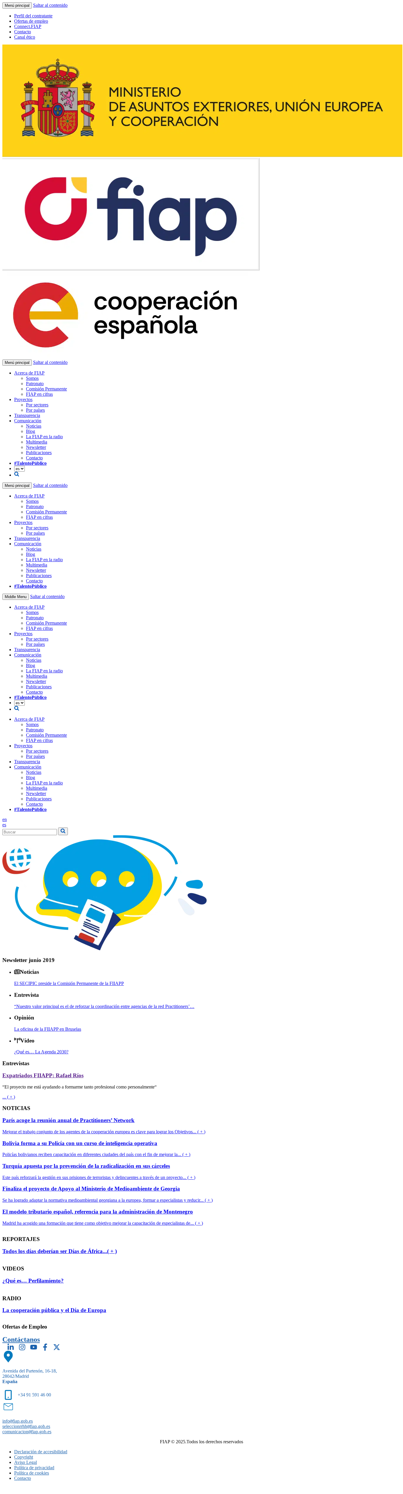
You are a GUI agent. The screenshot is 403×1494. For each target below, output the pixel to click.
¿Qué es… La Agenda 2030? (41, 1051)
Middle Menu (16, 597)
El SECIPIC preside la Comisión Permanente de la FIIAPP (69, 983)
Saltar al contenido (50, 5)
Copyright (23, 1456)
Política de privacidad (34, 1467)
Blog (30, 431)
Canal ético (24, 37)
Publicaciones (39, 452)
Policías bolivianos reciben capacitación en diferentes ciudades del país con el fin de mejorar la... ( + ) (96, 1154)
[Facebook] (45, 1347)
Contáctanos (21, 1339)
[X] (56, 1347)
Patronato (35, 383)
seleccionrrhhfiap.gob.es (26, 1426)
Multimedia (36, 441)
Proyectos (23, 399)
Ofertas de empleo (31, 21)
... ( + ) (8, 1096)
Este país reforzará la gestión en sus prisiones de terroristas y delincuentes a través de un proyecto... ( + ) (98, 1177)
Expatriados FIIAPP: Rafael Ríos (42, 1075)
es (4, 824)
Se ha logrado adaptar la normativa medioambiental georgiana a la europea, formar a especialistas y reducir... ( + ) (107, 1200)
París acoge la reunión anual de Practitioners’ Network (68, 1120)
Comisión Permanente (46, 388)
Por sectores (37, 404)
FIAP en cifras (39, 394)
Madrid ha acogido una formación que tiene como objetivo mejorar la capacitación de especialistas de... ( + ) (102, 1223)
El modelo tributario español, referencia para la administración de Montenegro (97, 1212)
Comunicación (27, 420)
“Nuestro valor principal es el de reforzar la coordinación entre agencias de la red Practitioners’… (104, 1006)
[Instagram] (22, 1347)
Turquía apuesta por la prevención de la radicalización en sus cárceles (86, 1166)
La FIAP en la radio (44, 436)
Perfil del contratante (33, 15)
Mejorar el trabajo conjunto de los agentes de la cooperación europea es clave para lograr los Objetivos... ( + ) (103, 1131)
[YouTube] (33, 1347)
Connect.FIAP (27, 26)
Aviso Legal (25, 1462)
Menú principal (17, 5)
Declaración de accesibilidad (40, 1451)
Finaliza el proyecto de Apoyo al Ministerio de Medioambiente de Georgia (91, 1189)
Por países (35, 410)
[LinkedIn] (10, 1347)
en (4, 819)
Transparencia (27, 415)
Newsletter (36, 447)
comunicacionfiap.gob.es (26, 1431)
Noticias (33, 426)
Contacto (22, 31)
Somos (32, 378)
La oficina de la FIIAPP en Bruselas (47, 1029)
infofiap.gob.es (17, 1421)
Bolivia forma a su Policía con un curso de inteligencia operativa (79, 1143)
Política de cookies (31, 1472)
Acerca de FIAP (29, 372)
